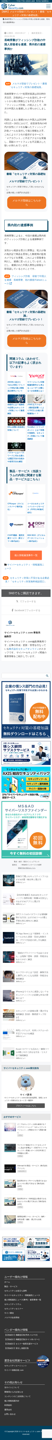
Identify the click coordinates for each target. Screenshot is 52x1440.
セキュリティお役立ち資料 (15, 1291)
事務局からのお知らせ (13, 1392)
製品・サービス (10, 1286)
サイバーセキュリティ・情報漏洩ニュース (22, 1295)
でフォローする (28, 601)
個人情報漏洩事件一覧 (26, 555)
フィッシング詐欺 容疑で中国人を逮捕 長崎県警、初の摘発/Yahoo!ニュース (25, 280)
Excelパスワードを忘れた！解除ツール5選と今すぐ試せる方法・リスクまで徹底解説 (32, 1052)
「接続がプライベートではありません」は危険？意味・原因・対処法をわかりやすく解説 (32, 956)
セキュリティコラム (12, 1304)
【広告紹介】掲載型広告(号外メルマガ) (20, 1335)
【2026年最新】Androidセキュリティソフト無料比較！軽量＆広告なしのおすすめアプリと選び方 (32, 898)
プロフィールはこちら (26, 1105)
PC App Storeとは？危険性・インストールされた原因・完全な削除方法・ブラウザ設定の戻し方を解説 (32, 936)
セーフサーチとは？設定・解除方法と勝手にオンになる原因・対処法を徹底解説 (32, 975)
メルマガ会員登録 (11, 1317)
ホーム (7, 1282)
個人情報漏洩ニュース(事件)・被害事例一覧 (22, 1300)
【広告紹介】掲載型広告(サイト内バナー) (21, 1339)
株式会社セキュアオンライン (24, 649)
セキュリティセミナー (13, 1309)
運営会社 (8, 1410)
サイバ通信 (9, 1313)
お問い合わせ (10, 1414)
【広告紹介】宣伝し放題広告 (16, 1348)
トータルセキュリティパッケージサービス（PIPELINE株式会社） (35, 508)
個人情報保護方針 (11, 1401)
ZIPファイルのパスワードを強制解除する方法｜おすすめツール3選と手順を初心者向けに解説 (31, 917)
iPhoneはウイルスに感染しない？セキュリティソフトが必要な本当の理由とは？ (32, 994)
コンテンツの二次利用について (17, 1396)
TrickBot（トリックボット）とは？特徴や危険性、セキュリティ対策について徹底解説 (35, 433)
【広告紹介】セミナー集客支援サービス (21, 1344)
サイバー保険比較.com (14, 1370)
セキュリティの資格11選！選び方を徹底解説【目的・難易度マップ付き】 (32, 1014)
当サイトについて (11, 1387)
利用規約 (8, 1405)
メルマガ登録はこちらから (26, 202)
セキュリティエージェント (15, 1366)
